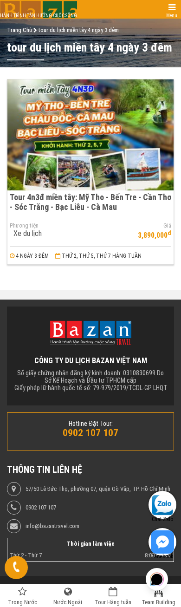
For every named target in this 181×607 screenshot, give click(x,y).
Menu (171, 15)
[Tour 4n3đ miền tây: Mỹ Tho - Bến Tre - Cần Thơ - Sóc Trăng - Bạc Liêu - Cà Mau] (90, 134)
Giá (167, 225)
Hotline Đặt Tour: (91, 423)
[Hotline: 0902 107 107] (16, 567)
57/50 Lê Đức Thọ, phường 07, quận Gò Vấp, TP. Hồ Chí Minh (98, 489)
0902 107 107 (41, 507)
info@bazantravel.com (52, 526)
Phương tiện (24, 225)
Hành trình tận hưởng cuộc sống (38, 15)
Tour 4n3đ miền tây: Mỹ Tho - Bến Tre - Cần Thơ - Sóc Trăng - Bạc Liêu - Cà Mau (90, 202)
